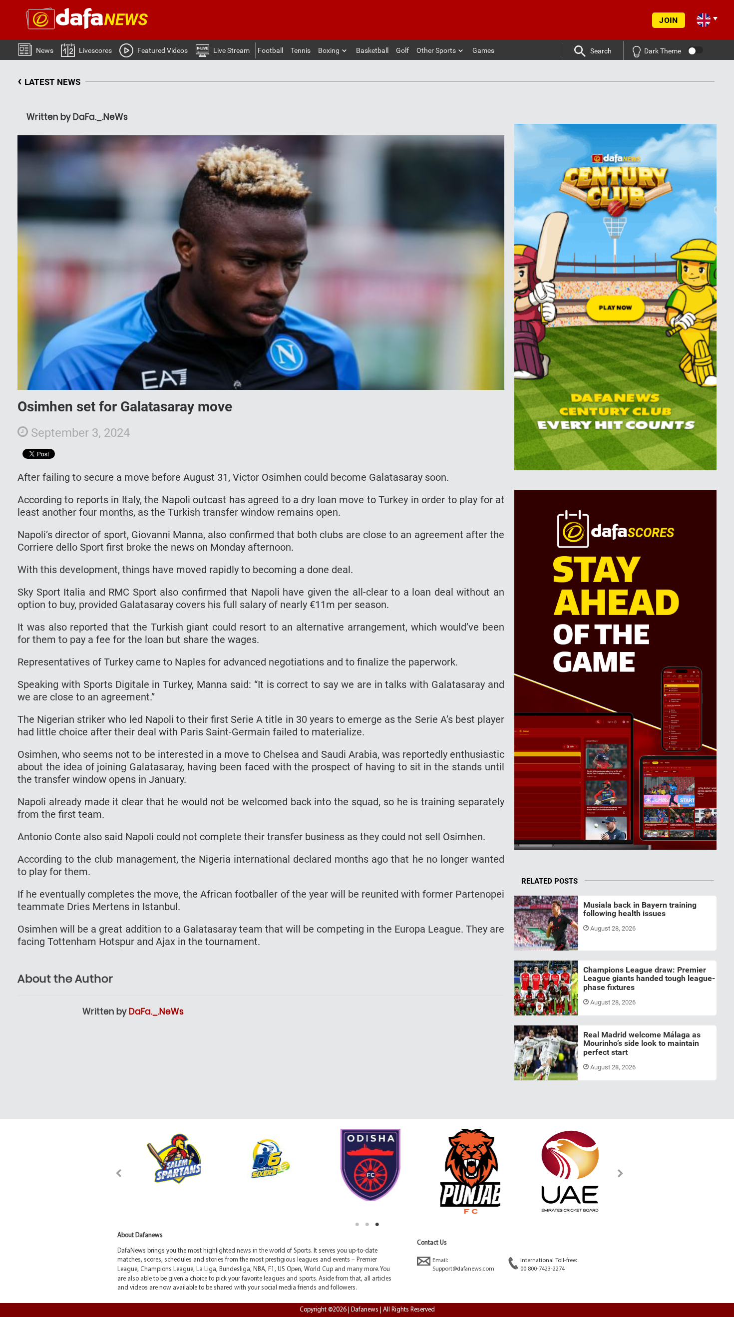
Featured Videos (162, 50)
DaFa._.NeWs (156, 1011)
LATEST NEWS (48, 80)
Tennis (301, 50)
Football (270, 50)
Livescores (95, 50)
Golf (402, 50)
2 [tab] (367, 1225)
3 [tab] (377, 1225)
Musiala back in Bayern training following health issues (640, 909)
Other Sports (436, 50)
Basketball (372, 50)
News (44, 50)
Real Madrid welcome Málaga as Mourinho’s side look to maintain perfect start (642, 1043)
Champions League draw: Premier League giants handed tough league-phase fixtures (649, 978)
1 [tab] (357, 1225)
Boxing (329, 50)
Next (621, 1173)
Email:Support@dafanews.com (463, 1265)
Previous (113, 1173)
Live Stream (231, 50)
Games (483, 50)
